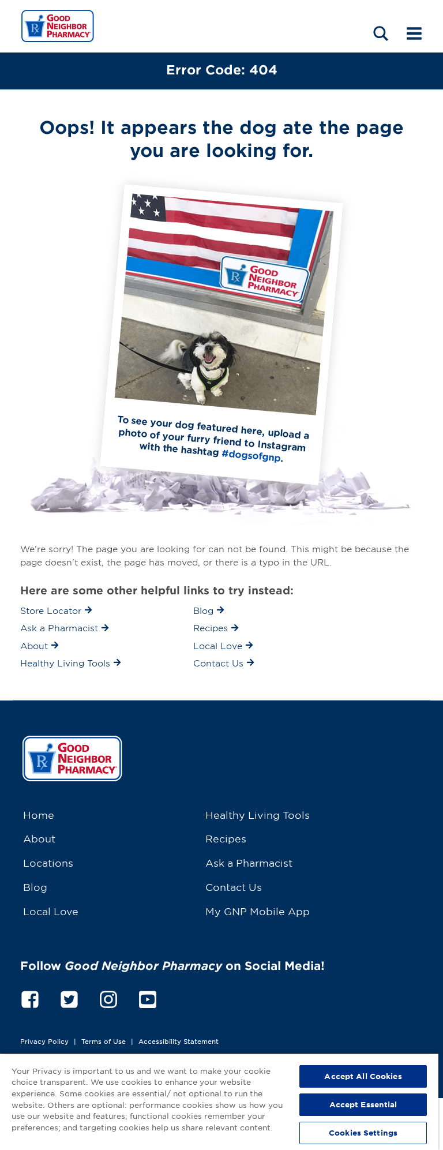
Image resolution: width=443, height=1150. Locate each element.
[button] (380, 33)
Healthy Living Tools (257, 814)
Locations (48, 862)
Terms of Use (103, 1041)
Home (38, 814)
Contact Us (233, 887)
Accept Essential (363, 1104)
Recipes (225, 838)
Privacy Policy (44, 1041)
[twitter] (69, 997)
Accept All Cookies (362, 1076)
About (39, 838)
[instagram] (108, 997)
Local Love (50, 911)
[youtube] (147, 997)
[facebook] (30, 997)
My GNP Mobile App (257, 911)
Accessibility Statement (178, 1041)
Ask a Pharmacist (248, 862)
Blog (35, 887)
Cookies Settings (363, 1132)
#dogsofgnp (251, 455)
